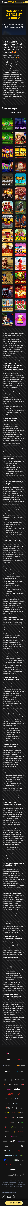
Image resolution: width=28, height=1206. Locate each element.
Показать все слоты (14, 112)
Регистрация (19, 2)
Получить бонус (14, 1203)
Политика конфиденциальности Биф (14, 1174)
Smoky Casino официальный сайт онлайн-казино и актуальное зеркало (13, 335)
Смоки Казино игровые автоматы (13, 347)
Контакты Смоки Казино (14, 1175)
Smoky (8, 2)
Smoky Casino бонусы (9, 343)
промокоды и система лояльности (13, 345)
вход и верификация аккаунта (12, 341)
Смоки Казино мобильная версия (13, 358)
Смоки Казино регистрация (11, 339)
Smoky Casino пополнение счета (13, 351)
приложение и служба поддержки (13, 360)
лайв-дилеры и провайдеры (11, 349)
